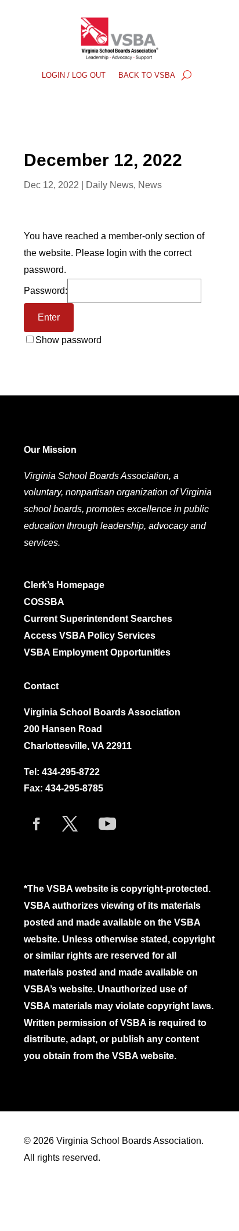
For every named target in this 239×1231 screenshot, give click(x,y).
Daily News (109, 185)
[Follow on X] (69, 824)
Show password (68, 340)
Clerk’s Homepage (64, 585)
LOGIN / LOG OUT (74, 75)
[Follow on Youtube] (107, 824)
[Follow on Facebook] (36, 824)
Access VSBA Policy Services (91, 635)
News (150, 185)
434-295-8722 (71, 772)
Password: (45, 291)
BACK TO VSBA (146, 75)
